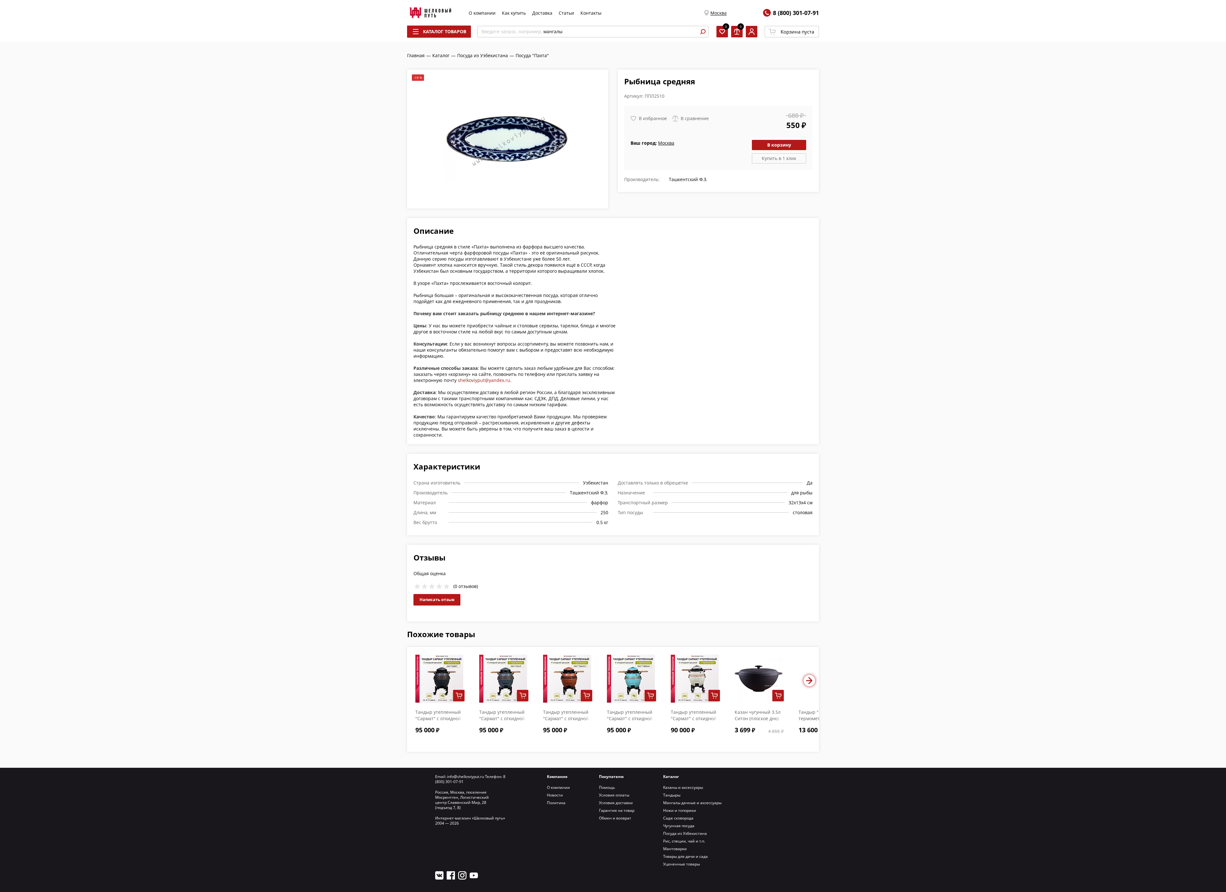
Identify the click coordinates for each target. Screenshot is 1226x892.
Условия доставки (616, 802)
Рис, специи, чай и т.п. (684, 841)
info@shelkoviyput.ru (465, 776)
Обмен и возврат (615, 818)
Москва (718, 13)
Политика (556, 802)
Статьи (566, 13)
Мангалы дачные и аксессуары (692, 802)
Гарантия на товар (616, 810)
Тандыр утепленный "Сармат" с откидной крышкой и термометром (693, 721)
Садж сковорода (678, 818)
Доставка (542, 13)
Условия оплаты (614, 795)
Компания (557, 776)
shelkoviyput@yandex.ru (484, 380)
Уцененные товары (681, 864)
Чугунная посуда (678, 825)
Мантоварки (675, 848)
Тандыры (671, 795)
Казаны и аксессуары (683, 787)
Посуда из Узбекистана (685, 833)
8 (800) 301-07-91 (796, 13)
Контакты (591, 13)
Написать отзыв (437, 599)
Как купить (514, 13)
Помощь (607, 787)
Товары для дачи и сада (685, 856)
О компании (482, 13)
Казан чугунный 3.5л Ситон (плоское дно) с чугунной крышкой (758, 718)
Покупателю (611, 776)
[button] (809, 680)
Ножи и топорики (679, 810)
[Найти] (702, 31)
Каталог (671, 776)
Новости (555, 795)
